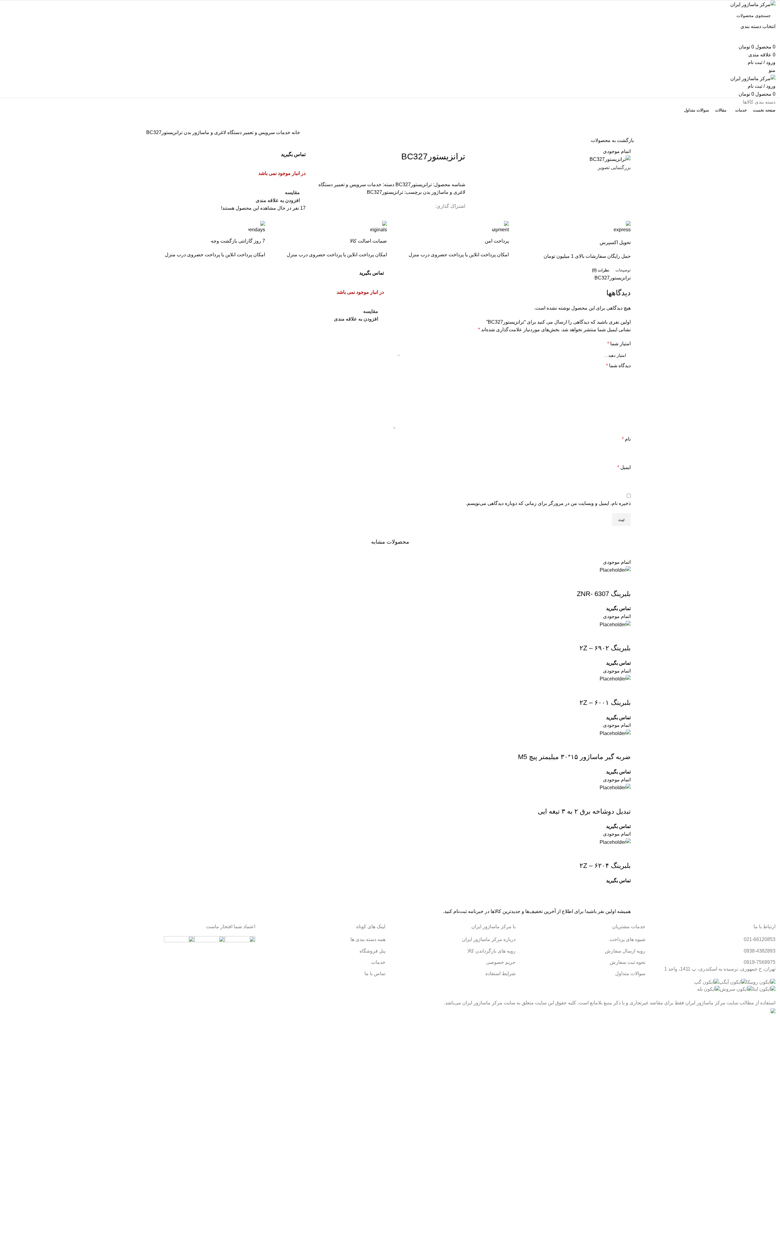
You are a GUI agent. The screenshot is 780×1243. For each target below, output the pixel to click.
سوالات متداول (630, 973)
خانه (295, 132)
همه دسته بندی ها (367, 939)
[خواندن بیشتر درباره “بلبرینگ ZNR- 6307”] (623, 581)
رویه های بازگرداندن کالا (491, 951)
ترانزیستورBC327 (385, 192)
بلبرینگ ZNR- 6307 (604, 594)
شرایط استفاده (500, 973)
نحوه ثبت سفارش (627, 962)
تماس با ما (390, 121)
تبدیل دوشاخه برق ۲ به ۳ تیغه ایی (584, 811)
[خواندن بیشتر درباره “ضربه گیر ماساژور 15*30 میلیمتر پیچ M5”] (623, 744)
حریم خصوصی (501, 962)
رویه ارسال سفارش (625, 951)
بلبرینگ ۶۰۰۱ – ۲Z (605, 702)
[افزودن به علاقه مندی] (573, 581)
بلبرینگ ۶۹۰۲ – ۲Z (605, 648)
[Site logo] (752, 4)
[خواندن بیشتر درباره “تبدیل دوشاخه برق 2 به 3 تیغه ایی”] (623, 799)
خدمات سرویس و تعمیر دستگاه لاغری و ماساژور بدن (236, 132)
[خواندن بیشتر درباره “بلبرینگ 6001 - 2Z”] (623, 690)
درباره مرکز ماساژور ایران (489, 939)
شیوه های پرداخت (627, 939)
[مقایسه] (590, 581)
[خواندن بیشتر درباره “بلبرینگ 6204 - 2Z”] (623, 853)
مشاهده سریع (606, 581)
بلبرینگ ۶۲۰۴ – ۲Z (605, 865)
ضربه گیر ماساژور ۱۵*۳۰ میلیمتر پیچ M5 (574, 757)
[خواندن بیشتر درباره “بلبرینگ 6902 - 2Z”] (623, 636)
